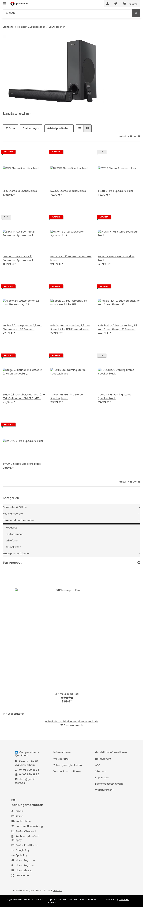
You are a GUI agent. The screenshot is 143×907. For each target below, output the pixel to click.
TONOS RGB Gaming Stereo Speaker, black (114, 396)
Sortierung (30, 128)
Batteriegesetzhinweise (109, 783)
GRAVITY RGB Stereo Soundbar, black (116, 258)
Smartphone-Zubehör (16, 553)
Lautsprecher (14, 534)
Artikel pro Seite (57, 128)
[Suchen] (136, 13)
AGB (97, 765)
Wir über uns (61, 759)
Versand (57, 890)
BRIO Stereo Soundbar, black (20, 191)
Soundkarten (13, 547)
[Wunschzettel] (116, 3)
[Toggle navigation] (4, 2)
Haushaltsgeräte (13, 513)
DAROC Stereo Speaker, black (68, 191)
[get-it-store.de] (19, 4)
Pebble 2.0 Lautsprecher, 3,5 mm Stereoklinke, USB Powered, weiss (70, 327)
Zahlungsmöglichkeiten (67, 765)
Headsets (11, 527)
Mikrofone (12, 540)
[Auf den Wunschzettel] (39, 153)
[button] (108, 3)
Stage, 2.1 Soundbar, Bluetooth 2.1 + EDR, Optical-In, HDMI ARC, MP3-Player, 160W (24, 396)
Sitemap (100, 771)
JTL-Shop (124, 899)
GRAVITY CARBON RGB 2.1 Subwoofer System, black (18, 258)
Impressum (102, 777)
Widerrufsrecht (104, 790)
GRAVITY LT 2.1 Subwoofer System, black (70, 258)
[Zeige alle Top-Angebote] (138, 562)
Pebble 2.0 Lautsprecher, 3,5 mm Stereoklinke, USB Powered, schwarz (22, 327)
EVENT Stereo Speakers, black (115, 191)
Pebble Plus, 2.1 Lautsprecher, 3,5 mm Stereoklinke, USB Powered (117, 327)
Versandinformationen (67, 771)
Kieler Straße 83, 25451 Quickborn (27, 763)
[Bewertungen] (67, 697)
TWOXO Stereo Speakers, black (22, 464)
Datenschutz (103, 759)
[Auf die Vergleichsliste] (30, 153)
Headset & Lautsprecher (18, 520)
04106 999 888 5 (29, 770)
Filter (11, 128)
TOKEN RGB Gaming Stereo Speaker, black (66, 396)
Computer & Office (15, 507)
